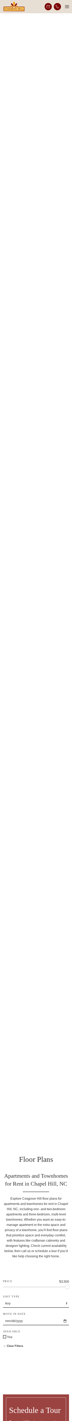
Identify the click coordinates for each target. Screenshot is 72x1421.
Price (7, 1281)
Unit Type (11, 1296)
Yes (9, 1337)
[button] (67, 6)
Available (11, 1331)
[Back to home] (14, 6)
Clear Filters (14, 1345)
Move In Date (14, 1313)
